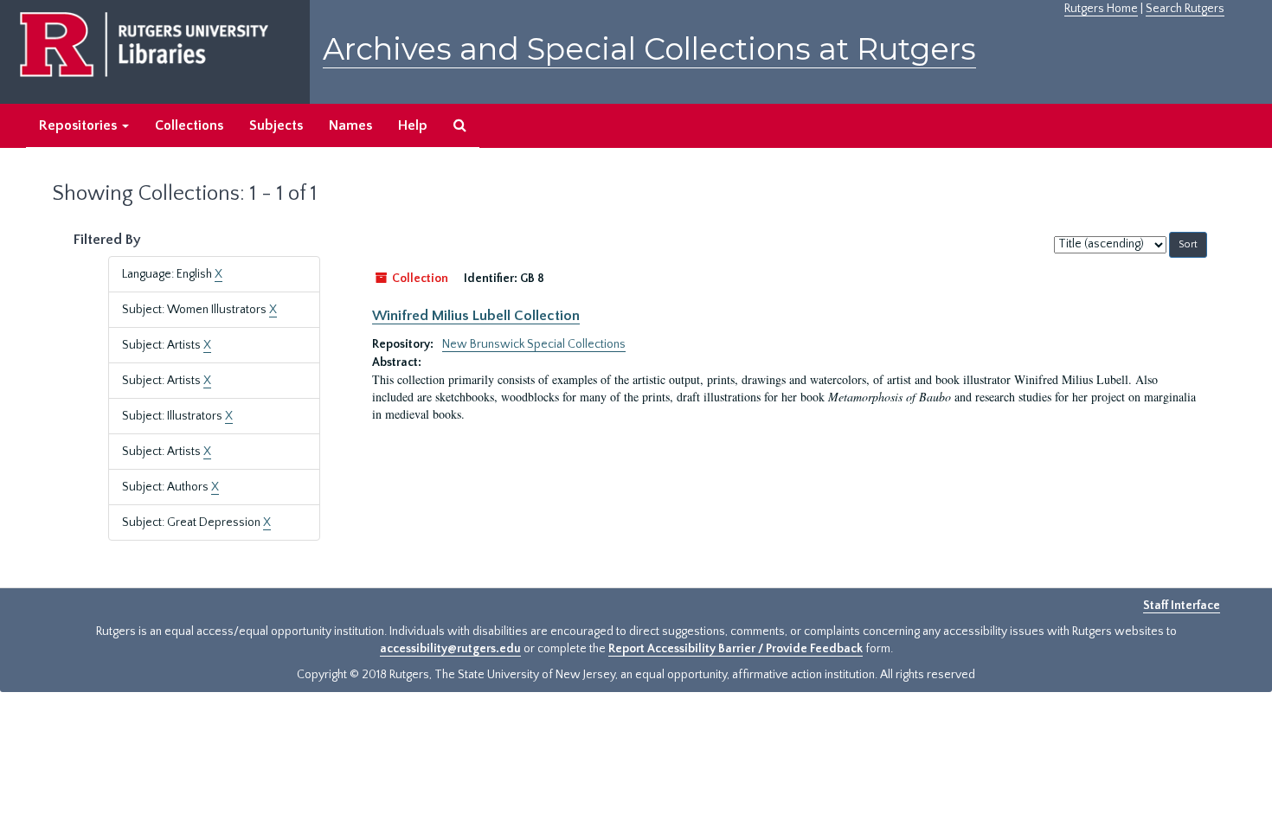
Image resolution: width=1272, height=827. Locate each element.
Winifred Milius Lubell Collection (476, 316)
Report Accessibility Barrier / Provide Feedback (735, 649)
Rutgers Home (1101, 9)
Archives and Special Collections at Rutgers (649, 48)
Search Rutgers (1185, 9)
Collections (189, 125)
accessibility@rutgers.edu (450, 649)
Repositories (79, 125)
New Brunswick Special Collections (534, 344)
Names (350, 125)
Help (412, 125)
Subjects (276, 125)
